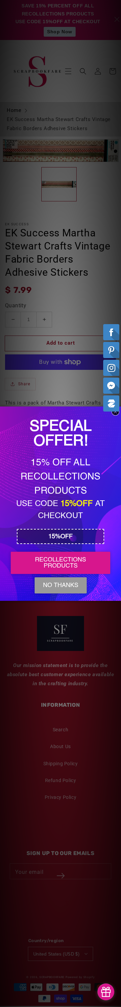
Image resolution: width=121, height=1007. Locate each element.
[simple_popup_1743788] (105, 991)
